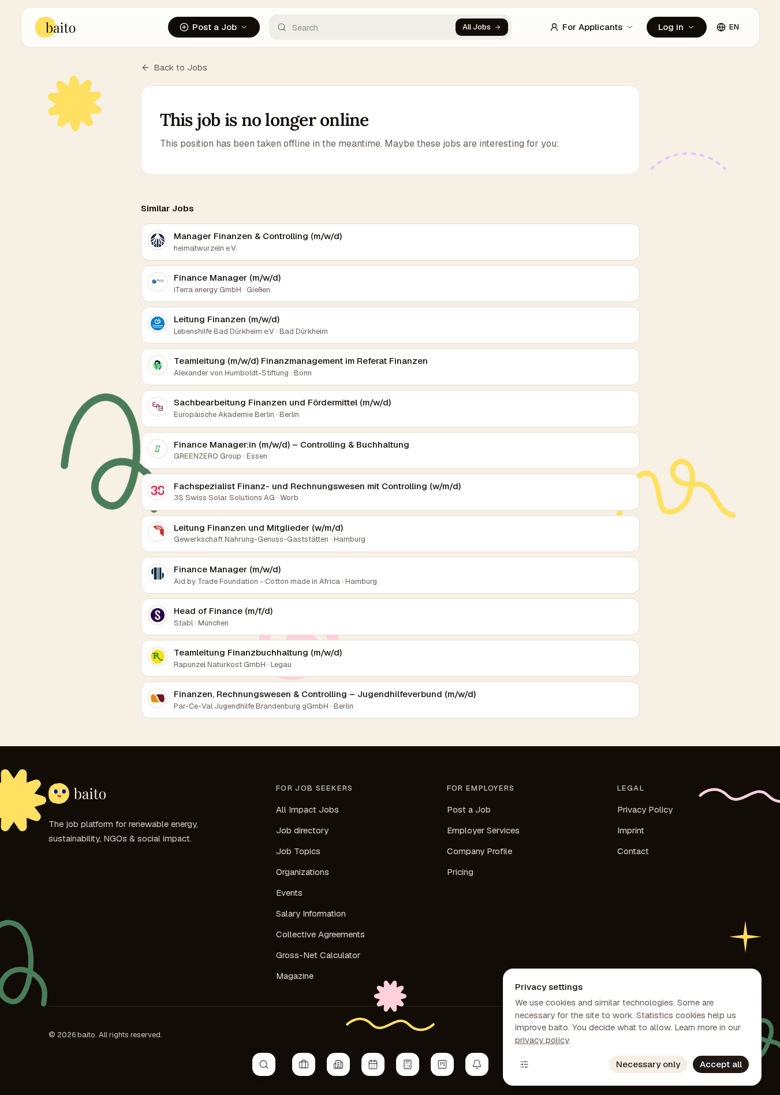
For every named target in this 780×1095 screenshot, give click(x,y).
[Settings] (524, 1064)
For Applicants (592, 26)
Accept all (721, 1064)
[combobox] (362, 27)
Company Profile (479, 851)
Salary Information (311, 913)
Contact (633, 851)
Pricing (460, 871)
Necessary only (648, 1064)
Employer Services (483, 830)
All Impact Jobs (307, 809)
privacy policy (542, 1039)
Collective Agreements (320, 934)
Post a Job (214, 26)
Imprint (630, 830)
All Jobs (476, 27)
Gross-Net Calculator (318, 954)
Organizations (302, 871)
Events (289, 892)
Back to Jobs (180, 67)
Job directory (302, 830)
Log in (671, 26)
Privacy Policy (645, 809)
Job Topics (298, 851)
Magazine (295, 975)
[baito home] (55, 27)
